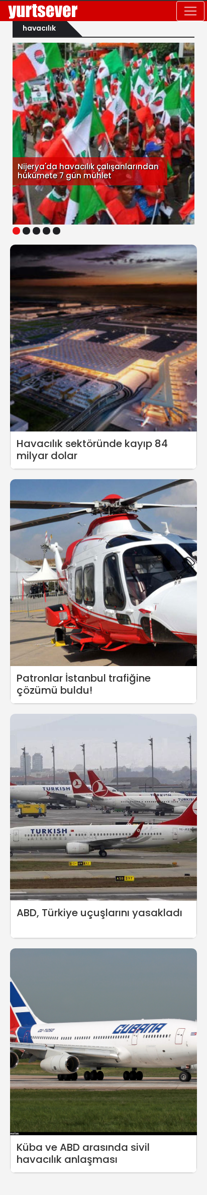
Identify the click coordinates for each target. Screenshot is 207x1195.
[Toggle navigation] (190, 11)
